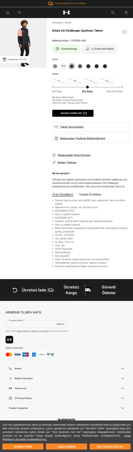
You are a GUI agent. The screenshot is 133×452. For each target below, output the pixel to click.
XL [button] (107, 81)
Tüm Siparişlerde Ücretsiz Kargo (70, 3)
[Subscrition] (9, 339)
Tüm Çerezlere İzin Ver (110, 446)
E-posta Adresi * (16, 320)
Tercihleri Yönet (23, 446)
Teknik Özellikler (90, 194)
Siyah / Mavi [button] (63, 66)
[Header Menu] (8, 12)
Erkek (68, 22)
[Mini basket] (126, 12)
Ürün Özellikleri (62, 194)
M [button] (75, 81)
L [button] (91, 81)
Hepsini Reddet (66, 446)
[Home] (66, 12)
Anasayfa (57, 22)
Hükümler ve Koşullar (40, 331)
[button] (55, 66)
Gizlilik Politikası (22, 331)
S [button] (59, 81)
